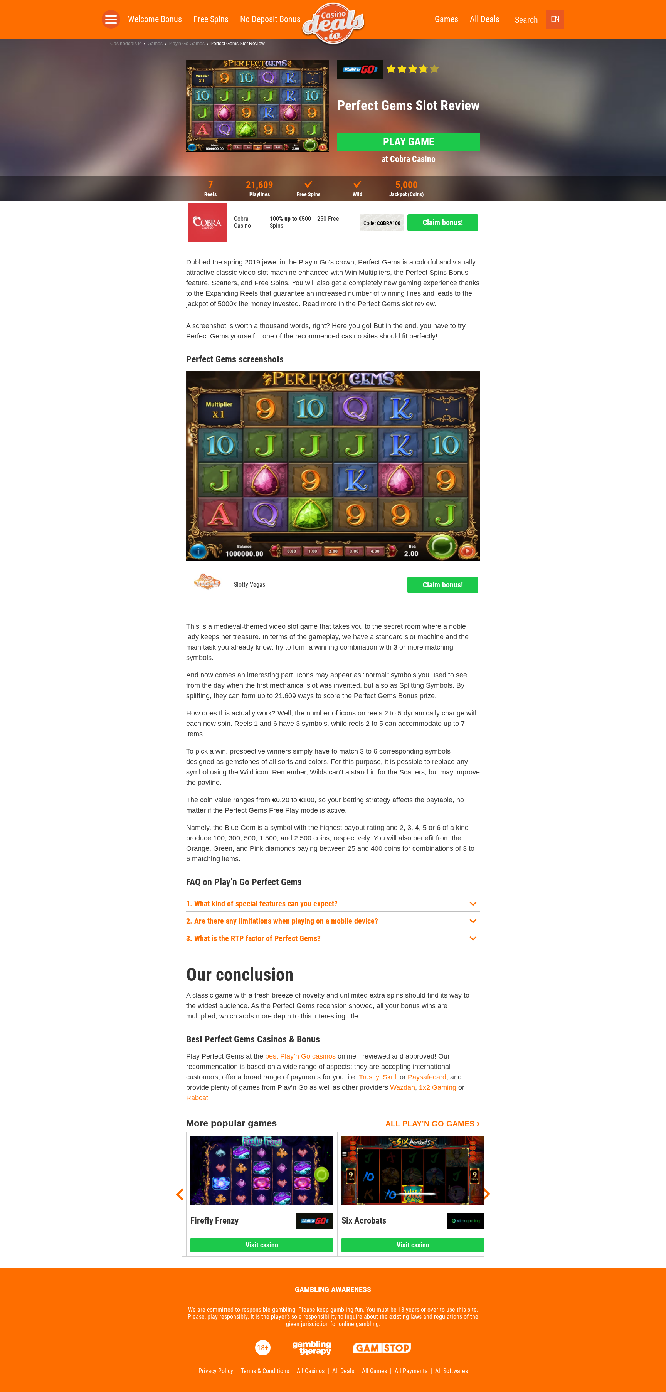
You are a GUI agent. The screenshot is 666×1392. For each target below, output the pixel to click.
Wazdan (402, 1087)
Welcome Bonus (155, 19)
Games (446, 19)
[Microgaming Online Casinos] (465, 1221)
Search (526, 20)
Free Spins (211, 19)
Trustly (369, 1077)
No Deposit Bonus (270, 19)
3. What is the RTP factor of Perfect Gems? (253, 938)
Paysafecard (427, 1077)
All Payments (411, 1371)
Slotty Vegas (249, 584)
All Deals (485, 19)
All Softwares (451, 1371)
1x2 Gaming (437, 1087)
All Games (374, 1371)
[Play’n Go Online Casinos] (360, 69)
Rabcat (197, 1098)
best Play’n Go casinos (300, 1056)
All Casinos (311, 1371)
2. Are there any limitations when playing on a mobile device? (282, 921)
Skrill (390, 1077)
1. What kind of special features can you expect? (262, 903)
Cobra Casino (242, 222)
